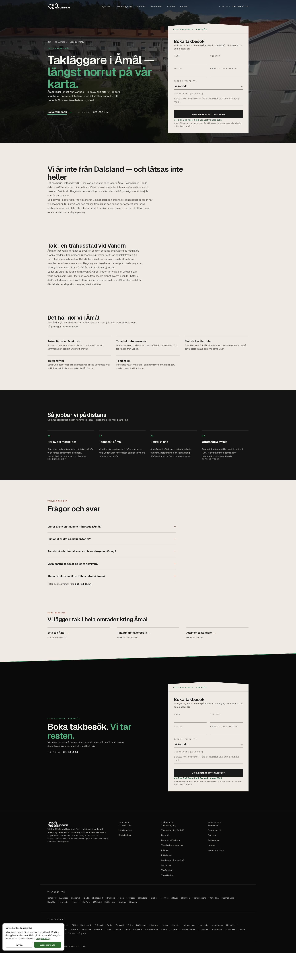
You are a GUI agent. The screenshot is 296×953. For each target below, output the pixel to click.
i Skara (127, 929)
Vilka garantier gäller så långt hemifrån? (72, 563)
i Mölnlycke (110, 902)
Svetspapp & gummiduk (173, 860)
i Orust (108, 929)
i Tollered (174, 929)
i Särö (164, 929)
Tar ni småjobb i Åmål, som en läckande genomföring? (81, 551)
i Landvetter (63, 902)
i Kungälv (230, 925)
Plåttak (164, 850)
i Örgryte (82, 933)
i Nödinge (122, 902)
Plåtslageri (166, 855)
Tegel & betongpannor (172, 845)
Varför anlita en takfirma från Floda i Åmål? (74, 526)
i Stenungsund (151, 929)
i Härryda (185, 898)
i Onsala (133, 902)
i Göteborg (141, 925)
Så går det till (214, 830)
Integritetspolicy (43, 938)
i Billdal (86, 898)
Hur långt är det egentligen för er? (69, 539)
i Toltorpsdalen (188, 929)
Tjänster (141, 6)
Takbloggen (214, 840)
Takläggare (60, 42)
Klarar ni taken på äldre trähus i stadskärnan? (76, 576)
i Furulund (142, 898)
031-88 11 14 (234, 6)
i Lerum (75, 902)
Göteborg (51, 898)
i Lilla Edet (85, 902)
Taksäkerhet (167, 875)
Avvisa (19, 945)
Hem (49, 42)
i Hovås (174, 898)
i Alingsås (63, 898)
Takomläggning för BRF (172, 830)
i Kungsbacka (228, 898)
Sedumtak (166, 865)
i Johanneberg (199, 898)
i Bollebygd (97, 898)
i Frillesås (131, 898)
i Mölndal (97, 902)
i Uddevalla (230, 929)
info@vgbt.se (125, 830)
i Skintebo (137, 929)
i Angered (75, 898)
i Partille (117, 929)
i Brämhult (110, 898)
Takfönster (166, 870)
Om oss (171, 6)
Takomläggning (123, 6)
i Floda (121, 898)
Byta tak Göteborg (170, 840)
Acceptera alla (47, 945)
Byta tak (106, 6)
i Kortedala (214, 898)
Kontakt (184, 6)
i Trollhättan (216, 929)
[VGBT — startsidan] (59, 6)
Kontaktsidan (125, 835)
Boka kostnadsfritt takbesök (208, 114)
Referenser (156, 6)
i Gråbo (153, 898)
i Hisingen (164, 898)
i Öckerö (71, 933)
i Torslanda (203, 929)
